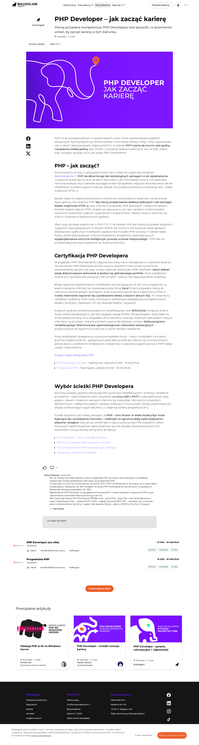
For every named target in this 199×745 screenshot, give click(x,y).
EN (185, 5)
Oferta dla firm (118, 700)
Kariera (29, 709)
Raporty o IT (118, 5)
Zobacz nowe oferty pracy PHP (74, 355)
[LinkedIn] (169, 703)
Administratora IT (65, 176)
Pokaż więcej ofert (99, 588)
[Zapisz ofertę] (183, 546)
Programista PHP (67, 367)
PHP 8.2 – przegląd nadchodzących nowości (84, 442)
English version (33, 718)
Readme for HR (118, 704)
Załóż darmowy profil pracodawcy (128, 713)
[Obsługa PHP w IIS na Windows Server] (43, 629)
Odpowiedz (58, 509)
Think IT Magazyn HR (121, 709)
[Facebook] (169, 695)
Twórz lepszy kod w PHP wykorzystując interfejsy (86, 447)
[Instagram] (169, 711)
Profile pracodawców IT (79, 704)
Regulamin (31, 704)
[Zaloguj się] (178, 5)
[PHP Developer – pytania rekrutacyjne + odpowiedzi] (156, 629)
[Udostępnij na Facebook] (28, 138)
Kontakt (30, 713)
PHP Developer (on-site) (71, 362)
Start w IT (55, 44)
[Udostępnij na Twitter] (28, 153)
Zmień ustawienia (143, 735)
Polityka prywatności (36, 700)
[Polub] (44, 467)
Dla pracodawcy (161, 5)
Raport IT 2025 (74, 713)
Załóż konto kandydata (78, 718)
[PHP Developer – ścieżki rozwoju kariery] (99, 629)
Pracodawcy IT (85, 5)
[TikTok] (169, 719)
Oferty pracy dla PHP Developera (77, 452)
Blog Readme (102, 5)
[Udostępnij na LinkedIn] (28, 146)
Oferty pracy (69, 5)
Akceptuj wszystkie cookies (172, 735)
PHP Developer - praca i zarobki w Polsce (82, 437)
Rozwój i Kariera (36, 44)
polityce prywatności (41, 735)
